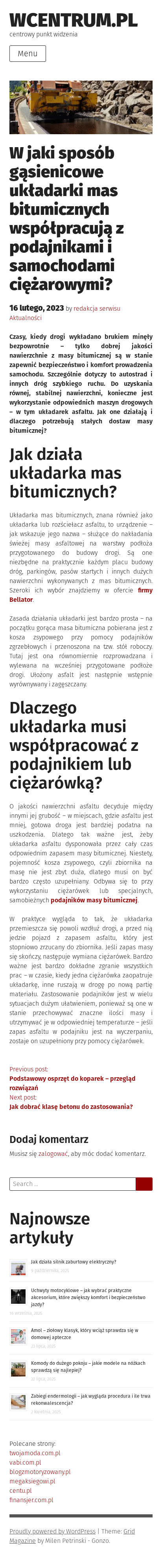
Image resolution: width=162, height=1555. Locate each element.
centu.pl (20, 1490)
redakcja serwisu (97, 308)
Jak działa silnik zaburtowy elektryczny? (73, 1262)
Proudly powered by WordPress (52, 1531)
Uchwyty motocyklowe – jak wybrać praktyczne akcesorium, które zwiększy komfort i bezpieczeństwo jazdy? (88, 1297)
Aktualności (25, 318)
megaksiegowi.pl (32, 1481)
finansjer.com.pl (31, 1500)
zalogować (53, 1153)
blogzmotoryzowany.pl (40, 1472)
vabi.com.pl (25, 1462)
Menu (28, 53)
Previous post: (72, 1078)
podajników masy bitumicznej (94, 900)
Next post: (71, 1102)
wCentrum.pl (73, 20)
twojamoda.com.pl (35, 1453)
